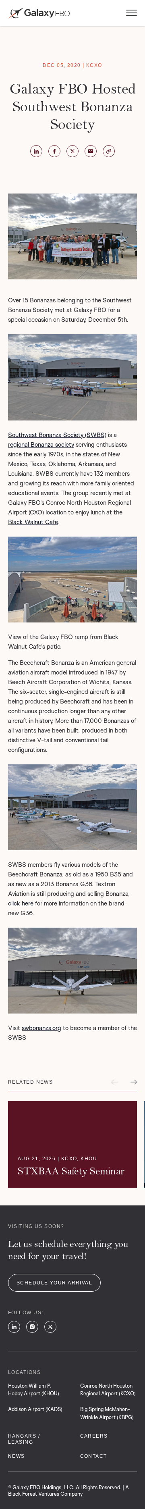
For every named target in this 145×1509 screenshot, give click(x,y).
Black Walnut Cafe (33, 522)
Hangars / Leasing (24, 1439)
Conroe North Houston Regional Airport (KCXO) (108, 1389)
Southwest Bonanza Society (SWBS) (57, 435)
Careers (94, 1436)
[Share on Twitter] (36, 151)
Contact (93, 1456)
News (16, 1456)
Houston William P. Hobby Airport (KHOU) (33, 1389)
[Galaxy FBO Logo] (39, 13)
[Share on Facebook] (54, 151)
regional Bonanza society (41, 444)
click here (21, 903)
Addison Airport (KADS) (35, 1409)
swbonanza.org (41, 1028)
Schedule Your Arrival (54, 1283)
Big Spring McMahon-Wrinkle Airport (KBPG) (107, 1413)
